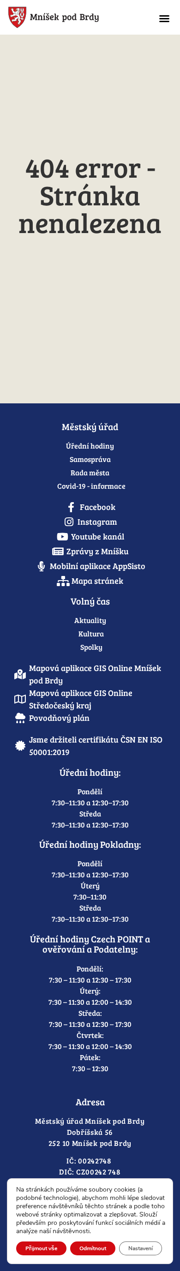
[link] (73, 17)
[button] (164, 18)
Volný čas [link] (90, 600)
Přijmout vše (41, 1248)
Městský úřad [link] (90, 426)
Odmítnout (92, 1248)
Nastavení (140, 1248)
